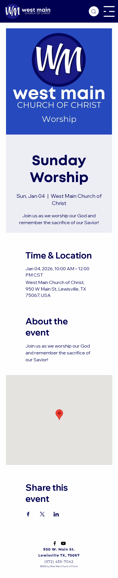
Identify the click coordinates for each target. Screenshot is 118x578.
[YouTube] (63, 543)
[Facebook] (55, 543)
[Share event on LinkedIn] (56, 514)
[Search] (94, 11)
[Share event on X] (42, 514)
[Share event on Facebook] (28, 514)
